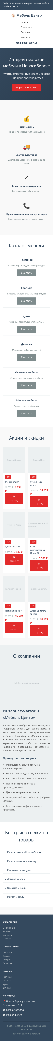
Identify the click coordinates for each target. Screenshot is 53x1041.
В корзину (14, 498)
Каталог (25, 22)
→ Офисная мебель (15, 888)
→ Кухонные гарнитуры (17, 870)
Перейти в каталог (26, 87)
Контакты (25, 37)
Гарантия (7, 963)
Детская (7, 987)
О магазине (26, 27)
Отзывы (7, 938)
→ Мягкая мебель (14, 896)
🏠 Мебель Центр (26, 15)
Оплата (6, 956)
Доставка (25, 32)
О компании (9, 927)
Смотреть (26, 272)
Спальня (7, 980)
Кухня (5, 984)
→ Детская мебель (14, 879)
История (7, 931)
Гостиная (7, 976)
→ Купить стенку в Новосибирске (22, 852)
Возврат (7, 959)
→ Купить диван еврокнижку (20, 861)
